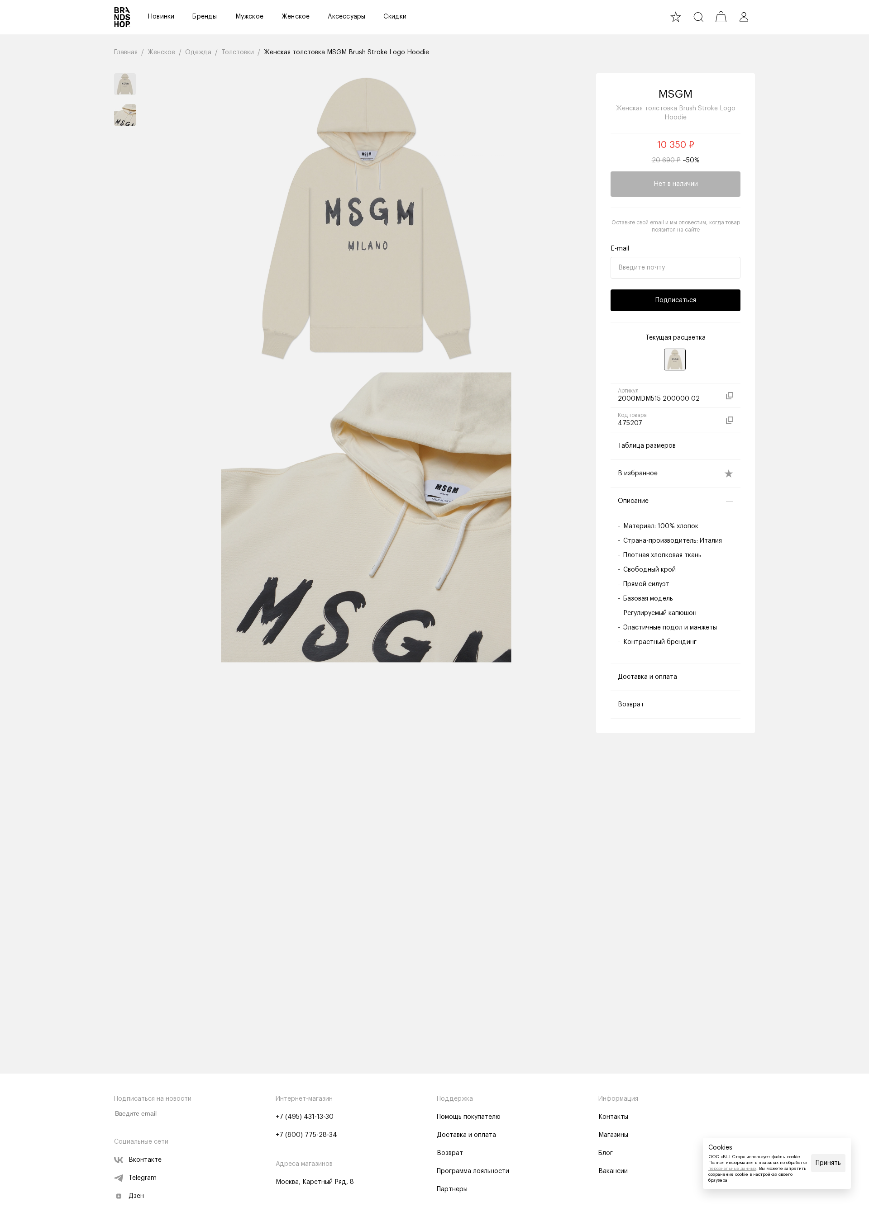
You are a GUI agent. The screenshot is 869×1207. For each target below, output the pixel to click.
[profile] (743, 16)
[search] (698, 16)
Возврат (450, 1153)
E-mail (620, 249)
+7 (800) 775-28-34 (306, 1135)
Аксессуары (346, 17)
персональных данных (732, 1168)
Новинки (161, 17)
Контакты (613, 1117)
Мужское (249, 17)
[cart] (721, 16)
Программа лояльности (473, 1171)
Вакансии (613, 1171)
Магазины (613, 1135)
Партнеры (452, 1189)
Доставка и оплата (466, 1135)
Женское (296, 17)
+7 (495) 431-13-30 (305, 1117)
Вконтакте (145, 1160)
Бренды (204, 17)
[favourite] (675, 16)
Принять (828, 1163)
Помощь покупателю (469, 1117)
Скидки (394, 17)
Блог (605, 1153)
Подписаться (675, 300)
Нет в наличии (676, 184)
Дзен (136, 1196)
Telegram (143, 1178)
